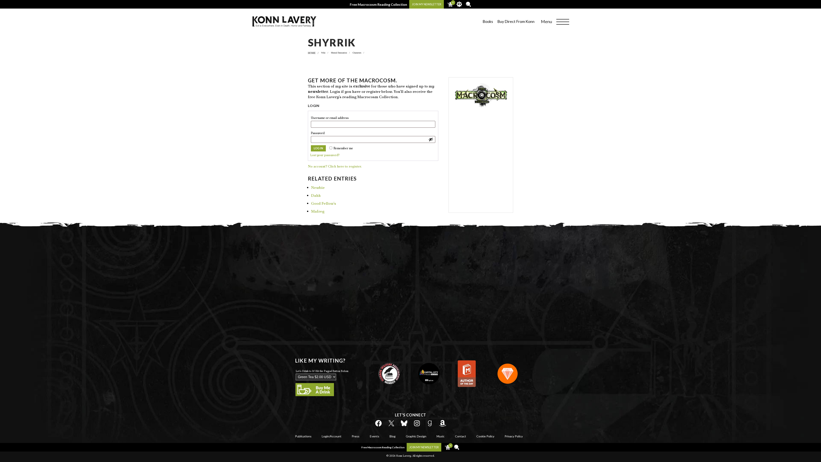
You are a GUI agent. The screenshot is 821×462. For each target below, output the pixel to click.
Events (374, 436)
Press (355, 436)
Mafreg (317, 211)
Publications (303, 436)
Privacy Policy (514, 436)
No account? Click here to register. (335, 166)
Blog (393, 436)
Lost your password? (325, 155)
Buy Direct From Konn (516, 21)
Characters (357, 53)
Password (325, 133)
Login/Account (331, 436)
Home (312, 53)
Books (488, 21)
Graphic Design (416, 436)
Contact (460, 436)
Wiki (323, 53)
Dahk (316, 195)
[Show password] (430, 139)
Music (440, 436)
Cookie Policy (485, 436)
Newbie (318, 187)
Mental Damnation (339, 53)
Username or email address (337, 118)
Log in (318, 148)
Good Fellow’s (323, 203)
